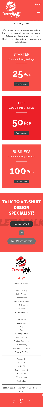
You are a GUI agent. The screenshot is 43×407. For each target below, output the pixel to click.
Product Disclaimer (21, 341)
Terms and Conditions (21, 348)
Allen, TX (21, 363)
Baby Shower (21, 294)
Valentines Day (21, 290)
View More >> (21, 309)
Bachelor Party (21, 298)
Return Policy (21, 337)
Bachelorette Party (21, 301)
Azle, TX (21, 366)
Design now (21, 323)
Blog (21, 330)
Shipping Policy (21, 334)
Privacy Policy (21, 345)
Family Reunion (21, 305)
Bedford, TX (21, 374)
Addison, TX (21, 359)
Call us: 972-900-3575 (21, 241)
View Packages (21, 84)
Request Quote (22, 224)
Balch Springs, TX (21, 370)
